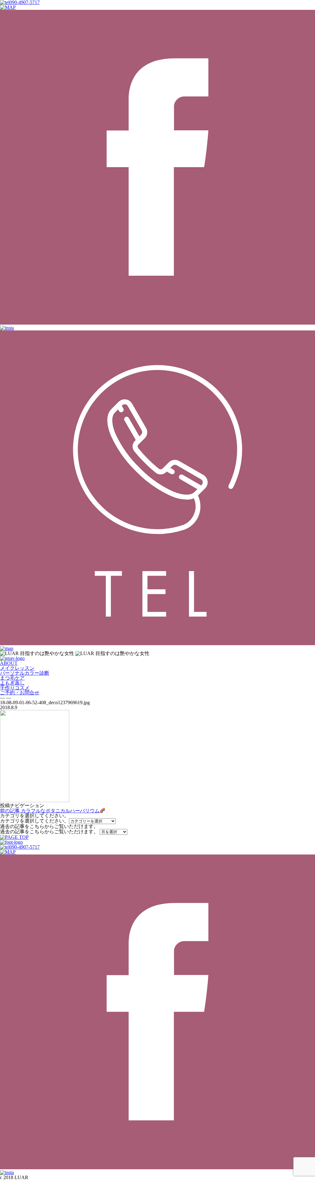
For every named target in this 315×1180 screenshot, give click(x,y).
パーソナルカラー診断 (24, 673)
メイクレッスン (17, 668)
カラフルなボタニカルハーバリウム (50, 810)
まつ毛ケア (12, 678)
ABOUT (9, 663)
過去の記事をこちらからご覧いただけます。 (49, 831)
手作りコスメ (15, 687)
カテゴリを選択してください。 (34, 820)
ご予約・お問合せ (19, 692)
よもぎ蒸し (12, 682)
